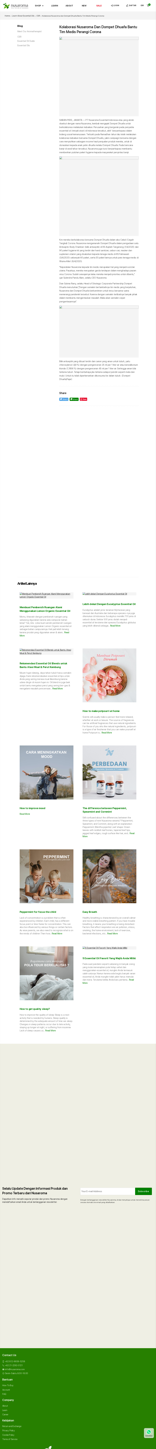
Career (5, 1414)
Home (7, 16)
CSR (19, 37)
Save (85, 399)
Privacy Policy (8, 1430)
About (69, 5)
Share (64, 399)
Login (116, 5)
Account (6, 1390)
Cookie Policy (8, 1435)
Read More (115, 626)
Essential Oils (23, 45)
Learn (54, 5)
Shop (40, 6)
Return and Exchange (11, 1426)
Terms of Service (9, 1439)
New (84, 5)
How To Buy (7, 1385)
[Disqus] (99, 446)
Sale (99, 5)
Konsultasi (148, 1435)
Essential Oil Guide (26, 41)
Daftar (132, 5)
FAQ (4, 1394)
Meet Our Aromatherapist (29, 31)
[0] (148, 5)
